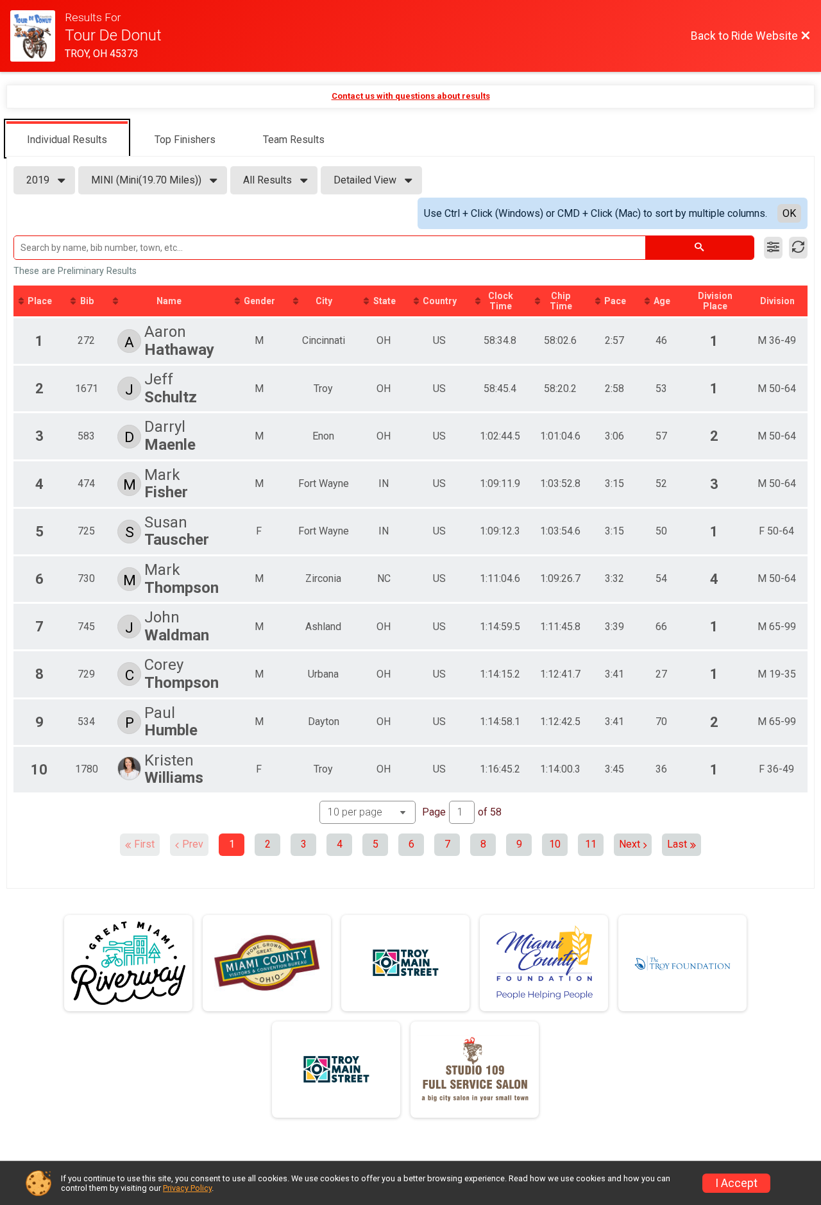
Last (677, 844)
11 (591, 844)
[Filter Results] (773, 248)
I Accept (736, 1183)
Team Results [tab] (294, 139)
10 (555, 844)
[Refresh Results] (798, 248)
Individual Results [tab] (67, 139)
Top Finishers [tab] (185, 139)
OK (789, 213)
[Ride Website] (37, 36)
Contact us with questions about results (411, 96)
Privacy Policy (187, 1188)
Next (629, 844)
